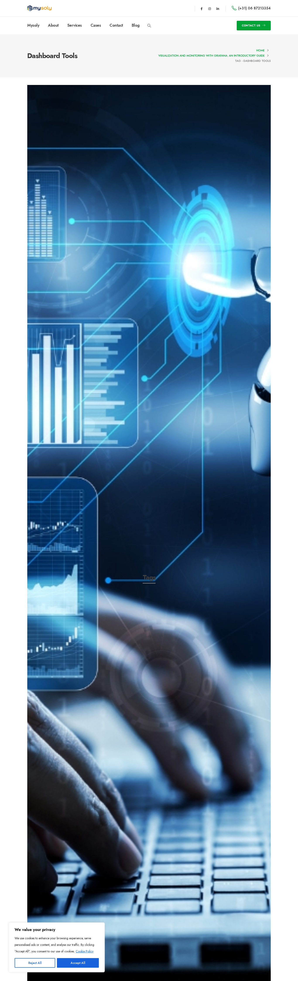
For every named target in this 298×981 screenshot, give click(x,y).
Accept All (78, 963)
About (53, 25)
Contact (116, 25)
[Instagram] (209, 8)
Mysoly (33, 25)
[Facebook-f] (201, 8)
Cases (96, 25)
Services (74, 25)
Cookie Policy (84, 951)
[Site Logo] (39, 8)
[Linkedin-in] (217, 8)
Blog (136, 25)
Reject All (35, 963)
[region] (57, 947)
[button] (149, 25)
